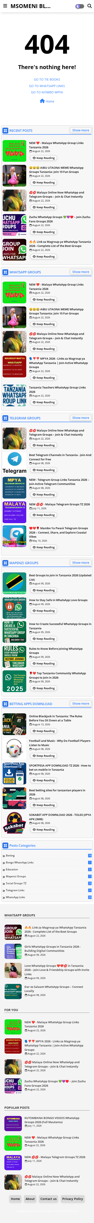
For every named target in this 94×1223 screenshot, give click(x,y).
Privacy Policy (72, 1199)
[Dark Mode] (89, 6)
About (30, 1199)
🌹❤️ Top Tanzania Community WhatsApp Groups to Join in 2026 (57, 675)
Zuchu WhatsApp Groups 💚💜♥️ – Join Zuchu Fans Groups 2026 (59, 219)
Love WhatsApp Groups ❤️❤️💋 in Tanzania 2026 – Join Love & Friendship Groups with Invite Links (56, 970)
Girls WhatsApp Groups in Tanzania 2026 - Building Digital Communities (52, 949)
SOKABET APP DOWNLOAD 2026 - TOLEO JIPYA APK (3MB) (60, 817)
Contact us (48, 1199)
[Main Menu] (5, 6)
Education (48, 869)
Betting (48, 855)
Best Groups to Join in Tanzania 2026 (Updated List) (60, 577)
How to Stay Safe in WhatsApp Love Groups (58, 600)
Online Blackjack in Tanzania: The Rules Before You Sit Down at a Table (55, 718)
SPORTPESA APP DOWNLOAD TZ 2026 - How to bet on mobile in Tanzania (60, 768)
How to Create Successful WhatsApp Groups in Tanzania (60, 626)
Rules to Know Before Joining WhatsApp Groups (56, 651)
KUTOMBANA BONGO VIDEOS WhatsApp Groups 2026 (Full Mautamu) (51, 1120)
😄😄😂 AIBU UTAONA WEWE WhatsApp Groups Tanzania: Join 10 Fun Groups (56, 170)
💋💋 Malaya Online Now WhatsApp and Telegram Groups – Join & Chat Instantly (56, 194)
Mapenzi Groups (48, 876)
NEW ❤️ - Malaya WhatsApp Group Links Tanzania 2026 (56, 145)
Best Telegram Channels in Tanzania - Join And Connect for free (60, 457)
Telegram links (48, 890)
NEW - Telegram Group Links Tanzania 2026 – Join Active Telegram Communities (59, 482)
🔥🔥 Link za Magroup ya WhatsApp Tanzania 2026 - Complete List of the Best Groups (60, 244)
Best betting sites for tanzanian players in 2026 (57, 792)
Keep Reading (46, 158)
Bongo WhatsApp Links (48, 862)
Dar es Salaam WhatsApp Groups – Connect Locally (53, 989)
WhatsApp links (48, 897)
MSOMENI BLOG (32, 6)
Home (49, 101)
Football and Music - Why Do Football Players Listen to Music (59, 743)
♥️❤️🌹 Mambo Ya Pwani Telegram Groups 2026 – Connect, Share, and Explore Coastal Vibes (58, 532)
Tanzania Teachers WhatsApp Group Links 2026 (57, 389)
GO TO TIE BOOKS (47, 79)
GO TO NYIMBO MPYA (47, 92)
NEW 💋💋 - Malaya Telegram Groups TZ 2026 (59, 504)
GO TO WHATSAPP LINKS (47, 86)
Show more (80, 130)
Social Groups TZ (48, 883)
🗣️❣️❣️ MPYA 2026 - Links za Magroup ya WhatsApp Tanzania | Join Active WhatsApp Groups (58, 363)
